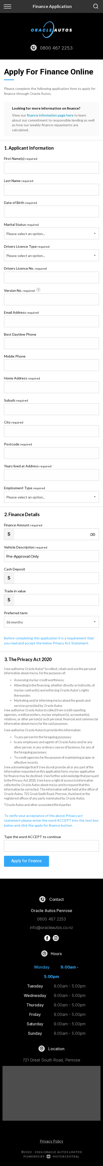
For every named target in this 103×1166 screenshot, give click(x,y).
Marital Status (21, 224)
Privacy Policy (51, 1141)
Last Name (18, 181)
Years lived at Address (28, 466)
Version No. (19, 290)
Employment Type (24, 492)
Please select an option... (25, 234)
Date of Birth (20, 202)
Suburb (16, 400)
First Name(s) (20, 158)
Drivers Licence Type (27, 246)
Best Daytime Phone (20, 334)
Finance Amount (23, 525)
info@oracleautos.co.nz (51, 927)
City (13, 422)
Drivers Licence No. (25, 268)
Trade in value (15, 591)
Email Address (21, 312)
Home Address (22, 378)
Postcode (18, 444)
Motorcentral (66, 1156)
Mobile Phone (15, 356)
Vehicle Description (25, 547)
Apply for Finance (26, 861)
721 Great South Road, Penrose (51, 1059)
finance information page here (50, 115)
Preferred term (16, 613)
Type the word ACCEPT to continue (32, 837)
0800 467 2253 (56, 48)
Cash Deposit (14, 569)
